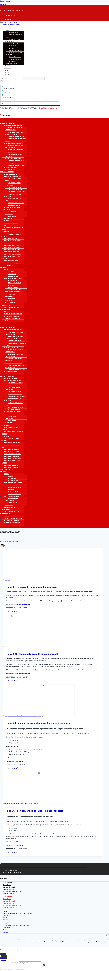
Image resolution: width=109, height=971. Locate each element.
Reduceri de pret (14, 32)
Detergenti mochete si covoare (11, 257)
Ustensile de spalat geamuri (10, 224)
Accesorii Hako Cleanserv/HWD (11, 295)
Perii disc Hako (12, 280)
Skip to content (5, 1)
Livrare (11, 48)
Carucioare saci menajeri (16, 192)
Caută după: (14, 963)
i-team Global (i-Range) (22, 604)
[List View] (5, 546)
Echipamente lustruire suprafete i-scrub (14, 133)
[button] (31, 27)
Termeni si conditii (15, 59)
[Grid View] (2, 545)
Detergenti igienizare (11, 252)
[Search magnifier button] (1, 81)
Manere (6, 220)
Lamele (6, 311)
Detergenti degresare (11, 263)
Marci (6, 70)
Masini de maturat (10, 167)
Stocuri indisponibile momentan (14, 54)
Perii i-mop (11, 285)
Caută (43, 962)
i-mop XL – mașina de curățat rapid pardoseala (31, 587)
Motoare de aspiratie (11, 316)
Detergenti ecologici (11, 245)
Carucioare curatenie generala (14, 179)
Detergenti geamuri (11, 261)
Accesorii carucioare (15, 194)
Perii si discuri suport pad (13, 278)
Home (5, 911)
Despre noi (7, 68)
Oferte (6, 30)
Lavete (6, 232)
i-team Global (18, 761)
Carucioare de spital (15, 187)
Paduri (6, 269)
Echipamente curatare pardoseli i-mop (14, 129)
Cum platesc (13, 46)
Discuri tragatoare (14, 289)
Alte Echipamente (10, 169)
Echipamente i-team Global (13, 125)
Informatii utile (9, 41)
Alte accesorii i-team (11, 307)
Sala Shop (3, 4)
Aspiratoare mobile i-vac (16, 136)
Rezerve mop (12, 216)
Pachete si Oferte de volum (14, 36)
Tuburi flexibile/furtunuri (13, 314)
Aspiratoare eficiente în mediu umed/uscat (14, 162)
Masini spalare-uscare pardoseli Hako (14, 146)
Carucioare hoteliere (15, 189)
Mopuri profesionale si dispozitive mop (11, 208)
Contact (6, 72)
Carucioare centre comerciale (13, 184)
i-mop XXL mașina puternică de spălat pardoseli (32, 654)
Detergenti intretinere (12, 247)
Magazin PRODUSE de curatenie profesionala (17, 913)
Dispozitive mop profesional (11, 213)
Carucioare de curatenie (12, 176)
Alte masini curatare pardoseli (13, 155)
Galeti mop (8, 218)
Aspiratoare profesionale (13, 158)
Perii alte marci (13, 287)
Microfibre (8, 196)
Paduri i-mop (12, 274)
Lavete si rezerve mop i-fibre (14, 199)
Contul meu (8, 74)
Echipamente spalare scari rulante (12, 228)
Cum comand (13, 43)
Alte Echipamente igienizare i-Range (15, 140)
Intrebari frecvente (15, 57)
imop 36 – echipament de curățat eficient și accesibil (35, 810)
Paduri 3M (11, 271)
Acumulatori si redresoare (8, 304)
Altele (6, 320)
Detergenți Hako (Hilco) (12, 238)
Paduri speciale (13, 276)
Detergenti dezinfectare (12, 254)
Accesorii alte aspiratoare (11, 299)
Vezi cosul (6, 115)
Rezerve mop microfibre (16, 203)
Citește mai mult (11, 611)
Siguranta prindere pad (12, 318)
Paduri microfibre (14, 205)
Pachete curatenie (10, 174)
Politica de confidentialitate (11, 62)
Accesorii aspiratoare (12, 292)
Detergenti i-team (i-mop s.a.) (11, 242)
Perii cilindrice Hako (14, 283)
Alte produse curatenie (12, 234)
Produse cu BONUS (15, 39)
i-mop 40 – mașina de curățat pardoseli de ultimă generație (38, 723)
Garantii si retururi (15, 50)
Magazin (7, 66)
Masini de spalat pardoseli (13, 143)
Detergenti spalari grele (12, 249)
